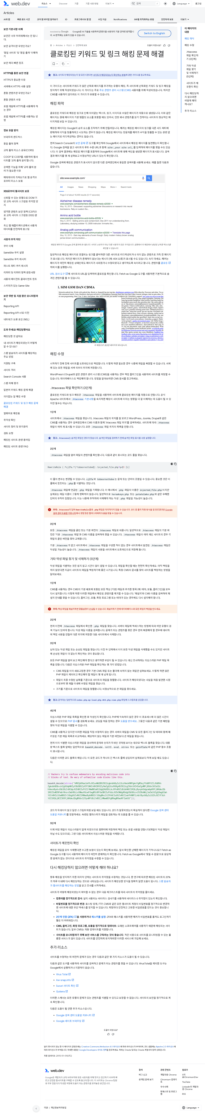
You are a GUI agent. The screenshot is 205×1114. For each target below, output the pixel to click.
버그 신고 (143, 1074)
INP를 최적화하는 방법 (144, 19)
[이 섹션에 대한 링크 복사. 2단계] (58, 449)
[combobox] (145, 3)
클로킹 (164, 263)
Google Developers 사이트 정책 (93, 1050)
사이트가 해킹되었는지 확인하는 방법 (109, 75)
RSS (184, 1094)
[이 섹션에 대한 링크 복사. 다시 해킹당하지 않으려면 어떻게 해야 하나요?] (121, 868)
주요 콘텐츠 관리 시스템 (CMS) (115, 90)
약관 (46, 1107)
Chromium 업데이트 (168, 1080)
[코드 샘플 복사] (175, 464)
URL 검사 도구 (57, 273)
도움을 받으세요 (129, 721)
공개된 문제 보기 (146, 1079)
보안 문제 (80, 143)
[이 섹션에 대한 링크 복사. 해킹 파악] (66, 104)
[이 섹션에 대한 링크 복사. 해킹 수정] (66, 354)
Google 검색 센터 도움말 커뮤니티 (74, 1015)
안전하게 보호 (167, 19)
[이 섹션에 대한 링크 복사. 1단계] (58, 412)
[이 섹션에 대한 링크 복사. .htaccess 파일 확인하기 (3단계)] (94, 388)
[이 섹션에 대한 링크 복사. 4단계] (58, 711)
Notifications (120, 19)
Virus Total (62, 974)
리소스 (44, 3)
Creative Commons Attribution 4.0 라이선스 (100, 1046)
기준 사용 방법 (92, 3)
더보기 (108, 3)
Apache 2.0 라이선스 (165, 1046)
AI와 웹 (7, 19)
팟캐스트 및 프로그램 (168, 1092)
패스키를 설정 (99, 916)
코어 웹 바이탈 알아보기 (47, 19)
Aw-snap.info (63, 980)
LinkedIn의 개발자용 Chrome (190, 1088)
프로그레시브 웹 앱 (82, 19)
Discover (63, 3)
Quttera (60, 991)
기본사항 (82, 399)
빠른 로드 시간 (23, 19)
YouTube (186, 1082)
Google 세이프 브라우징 (68, 1021)
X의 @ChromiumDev (190, 1075)
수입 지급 (102, 19)
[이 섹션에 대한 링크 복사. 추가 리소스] (70, 947)
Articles (9, 13)
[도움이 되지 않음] (169, 45)
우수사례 (164, 1086)
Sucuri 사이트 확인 (65, 985)
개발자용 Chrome (168, 1074)
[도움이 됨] (164, 45)
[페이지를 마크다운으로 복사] (63, 63)
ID (66, 19)
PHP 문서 (72, 721)
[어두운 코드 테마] (172, 464)
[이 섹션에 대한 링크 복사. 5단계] (58, 823)
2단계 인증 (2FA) (65, 916)
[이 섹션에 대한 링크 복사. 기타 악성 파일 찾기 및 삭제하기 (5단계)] (101, 559)
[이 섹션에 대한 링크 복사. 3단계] (58, 524)
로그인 (198, 3)
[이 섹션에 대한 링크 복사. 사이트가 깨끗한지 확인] (81, 843)
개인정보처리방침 (58, 1107)
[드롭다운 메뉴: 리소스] (51, 3)
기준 (76, 3)
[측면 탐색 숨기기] (36, 1109)
